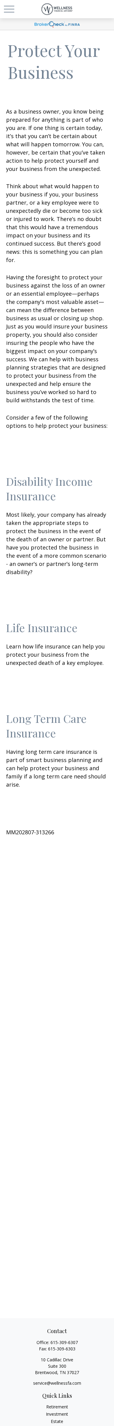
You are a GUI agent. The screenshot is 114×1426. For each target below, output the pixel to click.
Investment (57, 1414)
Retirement (57, 1407)
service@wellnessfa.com (57, 1383)
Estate (57, 1421)
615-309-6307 (64, 1342)
